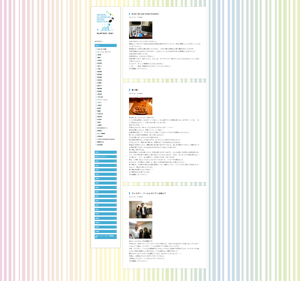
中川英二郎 (100, 114)
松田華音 (99, 91)
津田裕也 (99, 130)
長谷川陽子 (100, 145)
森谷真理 (99, 71)
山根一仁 (99, 66)
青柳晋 (99, 111)
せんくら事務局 (101, 133)
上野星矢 (99, 125)
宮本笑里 (99, 80)
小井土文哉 (100, 97)
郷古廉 (99, 108)
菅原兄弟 (99, 116)
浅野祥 (99, 57)
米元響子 (99, 83)
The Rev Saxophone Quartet (106, 139)
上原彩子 (99, 105)
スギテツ (99, 102)
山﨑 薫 (99, 54)
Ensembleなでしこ (102, 128)
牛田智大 (99, 60)
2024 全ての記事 (101, 49)
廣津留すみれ (100, 142)
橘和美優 (99, 88)
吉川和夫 (99, 119)
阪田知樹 (99, 74)
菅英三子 (99, 85)
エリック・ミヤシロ (102, 99)
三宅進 (99, 69)
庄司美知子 (100, 136)
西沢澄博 (99, 77)
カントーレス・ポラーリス (103, 52)
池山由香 (99, 63)
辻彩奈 (99, 122)
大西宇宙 (99, 94)
